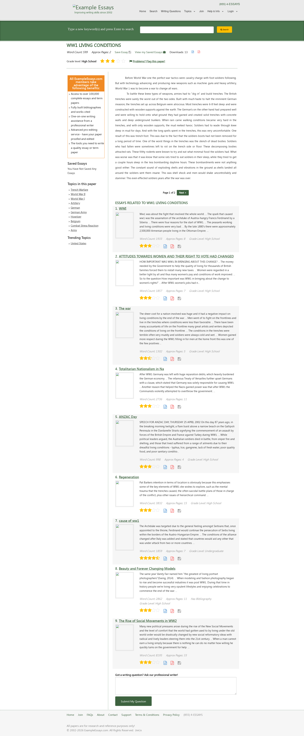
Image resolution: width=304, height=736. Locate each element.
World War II (78, 194)
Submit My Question (133, 701)
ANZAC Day (128, 416)
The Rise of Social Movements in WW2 (148, 620)
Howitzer (76, 216)
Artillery (75, 203)
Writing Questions (171, 11)
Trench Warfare (79, 189)
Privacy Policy (171, 714)
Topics (187, 11)
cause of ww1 (129, 520)
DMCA (138, 730)
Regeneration (129, 477)
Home (142, 11)
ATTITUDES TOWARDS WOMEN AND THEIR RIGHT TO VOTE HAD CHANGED (176, 256)
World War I (78, 198)
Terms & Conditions (147, 714)
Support (126, 714)
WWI (122, 208)
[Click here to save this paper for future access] (179, 246)
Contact (113, 714)
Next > (182, 192)
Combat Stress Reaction (84, 225)
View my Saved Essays (149, 52)
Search (153, 11)
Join (201, 11)
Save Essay (122, 52)
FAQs (90, 714)
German (75, 207)
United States (78, 243)
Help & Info (213, 11)
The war (125, 308)
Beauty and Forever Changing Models (147, 568)
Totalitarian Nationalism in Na (141, 369)
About (100, 714)
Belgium (75, 221)
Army (74, 230)
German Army (79, 212)
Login (231, 11)
